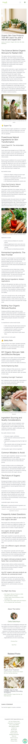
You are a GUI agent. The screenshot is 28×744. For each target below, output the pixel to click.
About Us (14, 736)
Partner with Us (14, 732)
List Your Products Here (14, 721)
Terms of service (14, 737)
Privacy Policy (14, 741)
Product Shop (14, 731)
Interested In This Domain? (14, 723)
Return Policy (14, 739)
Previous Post (14, 641)
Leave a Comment (5, 42)
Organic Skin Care (15, 42)
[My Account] (20, 2)
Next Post (14, 644)
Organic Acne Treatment (11, 670)
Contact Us (14, 728)
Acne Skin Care (16, 671)
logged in (9, 707)
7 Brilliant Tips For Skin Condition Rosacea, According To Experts (13, 691)
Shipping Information (14, 734)
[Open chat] (25, 741)
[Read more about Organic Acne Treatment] (14, 662)
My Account (14, 729)
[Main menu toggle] (24, 2)
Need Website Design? (14, 726)
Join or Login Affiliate (14, 724)
